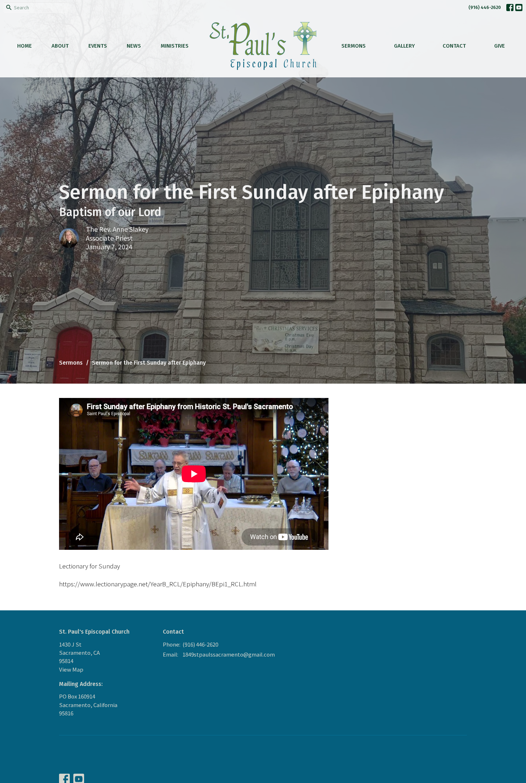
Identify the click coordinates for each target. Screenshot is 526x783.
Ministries (175, 46)
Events (97, 46)
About (60, 46)
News (134, 46)
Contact (454, 46)
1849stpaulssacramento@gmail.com (228, 654)
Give (499, 46)
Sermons (353, 46)
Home (24, 46)
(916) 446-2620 (484, 7)
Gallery (404, 46)
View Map (71, 669)
